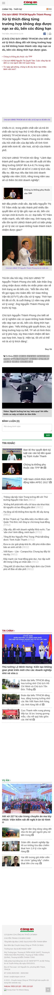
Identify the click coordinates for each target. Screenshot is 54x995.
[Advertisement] (27, 601)
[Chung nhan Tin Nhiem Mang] (16, 990)
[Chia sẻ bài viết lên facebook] (44, 34)
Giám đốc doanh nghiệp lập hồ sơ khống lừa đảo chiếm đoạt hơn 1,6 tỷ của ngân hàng (35, 847)
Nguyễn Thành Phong (19, 359)
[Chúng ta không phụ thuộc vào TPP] (13, 193)
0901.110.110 (28, 986)
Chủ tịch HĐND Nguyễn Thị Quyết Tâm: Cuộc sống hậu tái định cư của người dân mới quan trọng (27, 62)
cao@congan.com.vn (17, 977)
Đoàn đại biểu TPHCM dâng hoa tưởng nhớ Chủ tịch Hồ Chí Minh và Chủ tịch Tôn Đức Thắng (35, 685)
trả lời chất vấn (26, 362)
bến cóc (22, 356)
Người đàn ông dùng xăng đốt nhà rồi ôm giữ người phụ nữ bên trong (36, 832)
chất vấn (15, 362)
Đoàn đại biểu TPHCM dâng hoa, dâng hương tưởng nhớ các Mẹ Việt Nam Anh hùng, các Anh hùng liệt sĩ (35, 700)
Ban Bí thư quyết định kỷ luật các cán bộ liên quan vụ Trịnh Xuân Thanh (37, 453)
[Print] (50, 34)
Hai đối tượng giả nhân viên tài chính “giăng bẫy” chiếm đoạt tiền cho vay (35, 860)
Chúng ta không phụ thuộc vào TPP (17, 57)
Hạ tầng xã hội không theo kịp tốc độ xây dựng (26, 512)
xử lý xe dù (31, 356)
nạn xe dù (34, 359)
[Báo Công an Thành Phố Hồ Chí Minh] (30, 3)
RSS (50, 9)
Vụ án (6, 780)
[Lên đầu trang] (48, 989)
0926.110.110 (16, 986)
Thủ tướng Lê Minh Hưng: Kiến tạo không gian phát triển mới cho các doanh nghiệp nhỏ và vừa (27, 670)
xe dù (16, 356)
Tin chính (8, 631)
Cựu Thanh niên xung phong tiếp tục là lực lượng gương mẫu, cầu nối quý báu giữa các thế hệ (35, 715)
